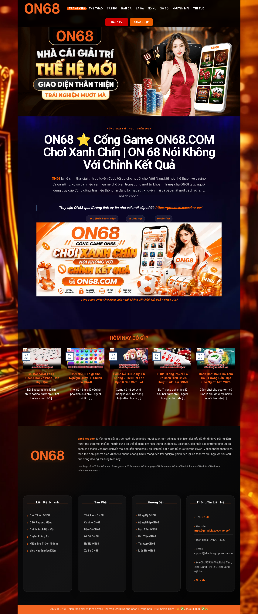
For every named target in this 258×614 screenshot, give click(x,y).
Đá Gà (140, 8)
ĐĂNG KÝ (116, 22)
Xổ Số (164, 8)
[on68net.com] (42, 8)
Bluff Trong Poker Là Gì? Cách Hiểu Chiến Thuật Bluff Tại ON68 (172, 378)
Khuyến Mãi (181, 8)
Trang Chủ (77, 8)
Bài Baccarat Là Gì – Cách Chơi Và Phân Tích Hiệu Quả (42, 378)
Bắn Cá (126, 8)
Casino (112, 8)
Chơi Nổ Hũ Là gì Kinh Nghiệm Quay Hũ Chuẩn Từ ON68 (85, 378)
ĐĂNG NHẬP (141, 22)
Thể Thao (96, 8)
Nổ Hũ (152, 8)
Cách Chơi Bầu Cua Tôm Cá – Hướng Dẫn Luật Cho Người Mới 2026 (216, 378)
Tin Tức (199, 8)
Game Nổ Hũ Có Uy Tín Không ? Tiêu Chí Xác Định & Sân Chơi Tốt (129, 378)
